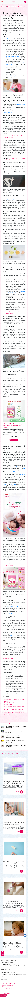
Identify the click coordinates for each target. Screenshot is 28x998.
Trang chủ (3, 6)
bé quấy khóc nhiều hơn (13, 292)
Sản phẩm (4, 981)
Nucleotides (22, 474)
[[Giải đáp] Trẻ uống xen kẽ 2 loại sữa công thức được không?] (14, 886)
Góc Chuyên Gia (5, 990)
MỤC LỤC (3, 995)
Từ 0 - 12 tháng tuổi (20, 6)
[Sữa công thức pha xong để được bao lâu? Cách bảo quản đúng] (14, 766)
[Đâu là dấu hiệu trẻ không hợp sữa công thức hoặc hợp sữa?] (14, 926)
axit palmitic (13, 484)
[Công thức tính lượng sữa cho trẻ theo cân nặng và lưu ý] (14, 846)
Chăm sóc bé (10, 6)
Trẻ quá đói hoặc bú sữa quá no (13, 56)
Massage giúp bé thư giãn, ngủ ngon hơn (13, 199)
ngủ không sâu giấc (20, 104)
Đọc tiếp (18, 791)
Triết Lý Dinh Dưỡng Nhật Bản (8, 983)
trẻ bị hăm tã (12, 635)
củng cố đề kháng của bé (14, 471)
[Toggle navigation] (25, 2)
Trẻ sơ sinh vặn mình (7, 38)
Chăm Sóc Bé (5, 986)
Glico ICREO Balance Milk (13, 606)
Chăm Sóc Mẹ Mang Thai (7, 985)
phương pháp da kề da (16, 466)
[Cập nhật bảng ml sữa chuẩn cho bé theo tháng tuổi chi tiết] (14, 807)
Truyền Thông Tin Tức (7, 988)
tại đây (10, 613)
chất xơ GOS (6, 484)
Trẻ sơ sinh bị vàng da (11, 75)
